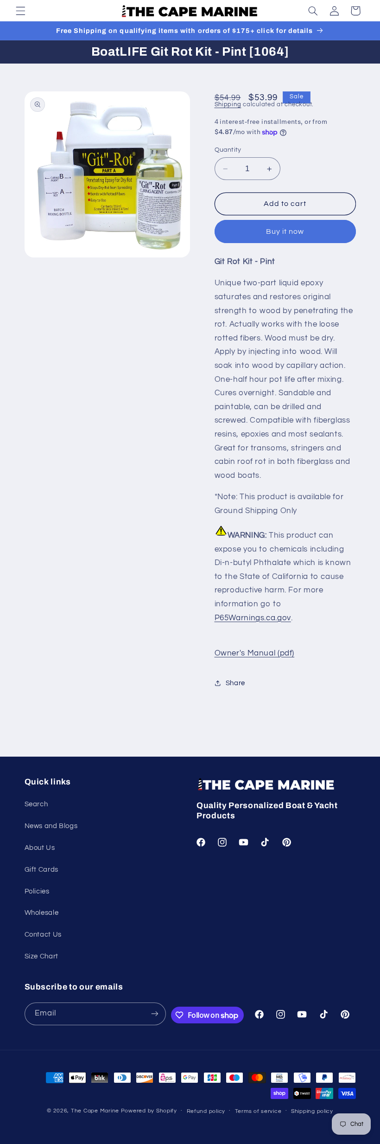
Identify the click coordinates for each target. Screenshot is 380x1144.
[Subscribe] (154, 1014)
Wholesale (42, 912)
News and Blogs (51, 826)
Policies (37, 891)
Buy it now (285, 231)
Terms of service (258, 1111)
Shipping (228, 105)
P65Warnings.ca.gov (253, 618)
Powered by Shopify (149, 1110)
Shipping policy (312, 1111)
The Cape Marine (95, 1110)
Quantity (228, 150)
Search (36, 804)
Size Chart (41, 956)
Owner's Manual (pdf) (255, 653)
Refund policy (206, 1111)
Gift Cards (41, 869)
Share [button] (235, 683)
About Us (40, 847)
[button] (20, 10)
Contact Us (43, 934)
